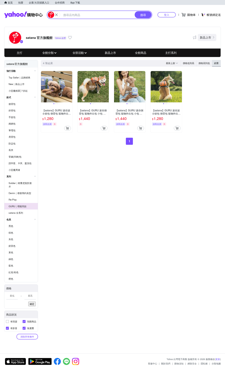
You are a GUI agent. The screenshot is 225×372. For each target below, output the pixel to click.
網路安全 (192, 363)
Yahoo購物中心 (23, 15)
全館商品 (140, 53)
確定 (32, 304)
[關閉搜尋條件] (56, 15)
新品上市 (205, 37)
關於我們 (165, 363)
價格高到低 (204, 63)
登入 (166, 15)
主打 (19, 53)
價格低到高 (188, 63)
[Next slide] (70, 86)
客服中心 (152, 363)
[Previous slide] (43, 86)
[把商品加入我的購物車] (67, 128)
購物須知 (179, 363)
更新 (218, 359)
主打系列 (170, 53)
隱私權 (204, 363)
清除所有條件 (27, 336)
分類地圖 (216, 363)
